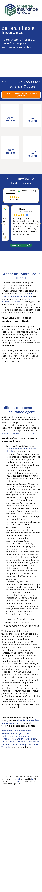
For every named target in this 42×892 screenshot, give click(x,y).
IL (32, 779)
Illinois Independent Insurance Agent (17, 295)
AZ (19, 779)
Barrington (7, 730)
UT (18, 781)
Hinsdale (6, 738)
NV (11, 781)
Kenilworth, (18, 738)
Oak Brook (21, 741)
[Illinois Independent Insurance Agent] (21, 371)
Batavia (5, 733)
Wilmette (33, 744)
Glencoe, (25, 736)
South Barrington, (23, 730)
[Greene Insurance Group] (21, 255)
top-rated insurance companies (17, 300)
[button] (23, 190)
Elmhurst (6, 736)
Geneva (16, 736)
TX (14, 781)
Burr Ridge (15, 733)
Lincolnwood (8, 741)
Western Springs (19, 744)
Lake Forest (30, 738)
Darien (26, 733)
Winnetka (6, 747)
